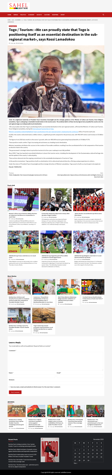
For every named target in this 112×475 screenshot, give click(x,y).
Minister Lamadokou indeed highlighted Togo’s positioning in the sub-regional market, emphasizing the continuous (43, 132)
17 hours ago (13, 428)
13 (75, 453)
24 (93, 457)
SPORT (63, 14)
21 (79, 457)
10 (93, 450)
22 (84, 457)
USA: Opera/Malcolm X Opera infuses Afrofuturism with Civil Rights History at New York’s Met (80, 175)
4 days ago (91, 426)
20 (75, 457)
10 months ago (38, 304)
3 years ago (12, 43)
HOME (9, 14)
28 (79, 460)
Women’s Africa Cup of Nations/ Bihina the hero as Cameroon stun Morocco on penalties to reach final (23, 215)
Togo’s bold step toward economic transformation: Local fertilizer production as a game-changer (43, 328)
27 (75, 460)
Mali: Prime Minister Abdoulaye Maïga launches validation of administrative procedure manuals (67, 299)
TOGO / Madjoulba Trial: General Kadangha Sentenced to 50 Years (28, 174)
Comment (12, 350)
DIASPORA (55, 14)
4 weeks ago (45, 217)
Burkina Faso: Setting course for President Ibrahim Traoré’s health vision (19, 327)
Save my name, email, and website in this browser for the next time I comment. (36, 387)
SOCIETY (39, 14)
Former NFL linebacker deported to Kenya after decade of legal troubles (56, 214)
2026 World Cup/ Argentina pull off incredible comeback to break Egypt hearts (55, 256)
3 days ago (71, 426)
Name (11, 373)
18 (97, 453)
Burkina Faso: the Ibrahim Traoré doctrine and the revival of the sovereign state (75, 422)
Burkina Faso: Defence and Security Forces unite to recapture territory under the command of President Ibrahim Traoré (19, 299)
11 (97, 450)
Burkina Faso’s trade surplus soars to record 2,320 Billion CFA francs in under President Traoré (55, 422)
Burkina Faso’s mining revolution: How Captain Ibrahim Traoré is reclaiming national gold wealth (16, 423)
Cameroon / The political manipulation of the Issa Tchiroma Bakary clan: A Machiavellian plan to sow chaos (43, 299)
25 (97, 457)
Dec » (75, 463)
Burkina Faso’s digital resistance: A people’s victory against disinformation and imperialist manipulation (36, 423)
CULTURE (47, 14)
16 (88, 453)
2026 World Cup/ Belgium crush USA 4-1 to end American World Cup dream (87, 256)
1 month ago (78, 217)
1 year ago (62, 304)
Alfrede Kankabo (19, 43)
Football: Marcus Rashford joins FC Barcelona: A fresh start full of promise (93, 298)
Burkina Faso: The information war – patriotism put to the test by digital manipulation (95, 422)
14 (79, 453)
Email (59, 373)
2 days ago (32, 428)
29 (84, 460)
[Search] (103, 14)
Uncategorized (12, 26)
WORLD (16, 14)
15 (84, 453)
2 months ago (46, 259)
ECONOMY (31, 14)
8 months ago (13, 304)
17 (93, 453)
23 (88, 457)
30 (88, 460)
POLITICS (23, 14)
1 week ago (12, 218)
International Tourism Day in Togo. (43, 129)
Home (10, 209)
